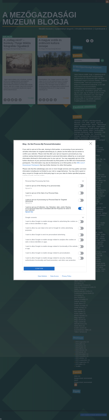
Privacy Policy (66, 276)
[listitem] (54, 181)
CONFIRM (39, 268)
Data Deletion (42, 276)
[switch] (81, 185)
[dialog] (54, 210)
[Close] (91, 144)
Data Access (54, 276)
